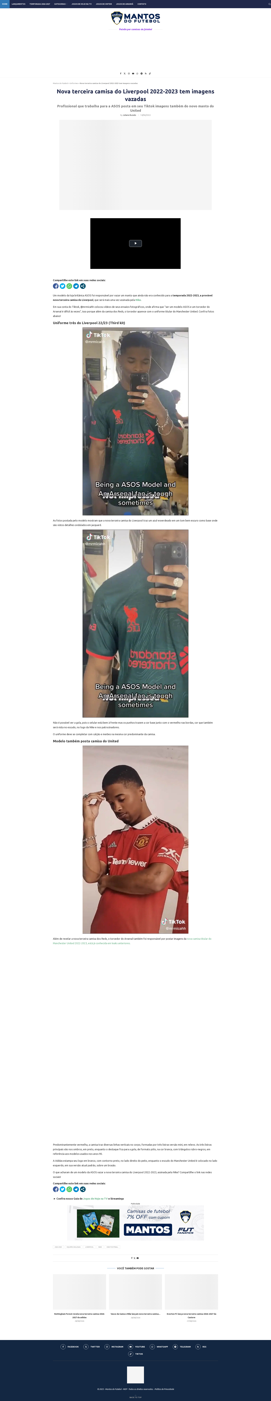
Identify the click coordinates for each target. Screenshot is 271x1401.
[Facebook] (120, 74)
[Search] (269, 4)
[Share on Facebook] (131, 1258)
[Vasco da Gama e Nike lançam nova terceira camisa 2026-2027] (135, 1292)
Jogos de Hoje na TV (82, 4)
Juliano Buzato (129, 115)
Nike (100, 1247)
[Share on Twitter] (135, 1258)
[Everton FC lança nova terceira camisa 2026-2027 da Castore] (191, 1292)
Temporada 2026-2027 (39, 4)
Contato (141, 4)
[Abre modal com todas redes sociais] (83, 286)
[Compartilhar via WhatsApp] (69, 286)
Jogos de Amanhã (124, 4)
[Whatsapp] (137, 74)
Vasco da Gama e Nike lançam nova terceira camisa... (135, 1314)
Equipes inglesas (73, 1247)
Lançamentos (18, 4)
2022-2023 (58, 1247)
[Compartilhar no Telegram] (76, 286)
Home (4, 4)
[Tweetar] (62, 286)
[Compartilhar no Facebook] (56, 286)
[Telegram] (142, 74)
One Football (112, 1247)
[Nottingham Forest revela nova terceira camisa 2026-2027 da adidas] (79, 1292)
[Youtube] (133, 74)
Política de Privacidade (164, 1389)
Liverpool (89, 1247)
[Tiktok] (150, 74)
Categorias (59, 4)
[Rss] (146, 74)
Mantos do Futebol (60, 83)
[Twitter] (125, 74)
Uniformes (74, 83)
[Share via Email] (138, 1258)
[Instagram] (129, 74)
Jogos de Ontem (104, 4)
